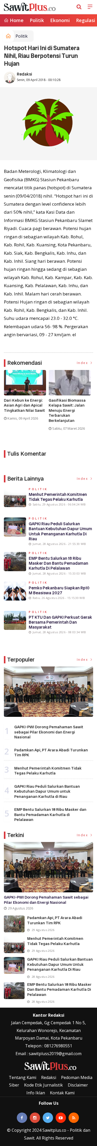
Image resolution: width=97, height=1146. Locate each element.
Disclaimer (78, 1085)
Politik (37, 20)
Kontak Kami (62, 1093)
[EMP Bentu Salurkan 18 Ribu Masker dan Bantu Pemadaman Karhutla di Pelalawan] (14, 990)
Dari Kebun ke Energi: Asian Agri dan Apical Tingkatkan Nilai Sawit (24, 405)
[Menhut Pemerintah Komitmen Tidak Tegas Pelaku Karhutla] (14, 944)
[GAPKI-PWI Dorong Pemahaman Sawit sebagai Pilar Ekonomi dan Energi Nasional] (48, 691)
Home (16, 20)
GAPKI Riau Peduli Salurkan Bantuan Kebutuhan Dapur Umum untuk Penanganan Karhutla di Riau (60, 531)
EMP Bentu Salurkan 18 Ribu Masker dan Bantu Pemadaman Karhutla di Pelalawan (58, 563)
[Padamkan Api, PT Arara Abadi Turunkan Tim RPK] (14, 923)
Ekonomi (60, 20)
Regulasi (85, 20)
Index (83, 363)
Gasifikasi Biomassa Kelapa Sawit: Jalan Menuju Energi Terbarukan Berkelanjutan (67, 410)
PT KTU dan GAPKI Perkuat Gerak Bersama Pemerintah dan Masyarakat (60, 622)
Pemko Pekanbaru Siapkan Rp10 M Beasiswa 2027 (59, 590)
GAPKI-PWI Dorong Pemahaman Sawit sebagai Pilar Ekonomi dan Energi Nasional (48, 732)
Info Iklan (35, 1093)
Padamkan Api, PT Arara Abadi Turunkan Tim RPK (51, 752)
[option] (26, 397)
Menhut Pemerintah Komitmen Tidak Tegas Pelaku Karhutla (58, 497)
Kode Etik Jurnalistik (43, 1085)
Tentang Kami (22, 1077)
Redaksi (24, 74)
